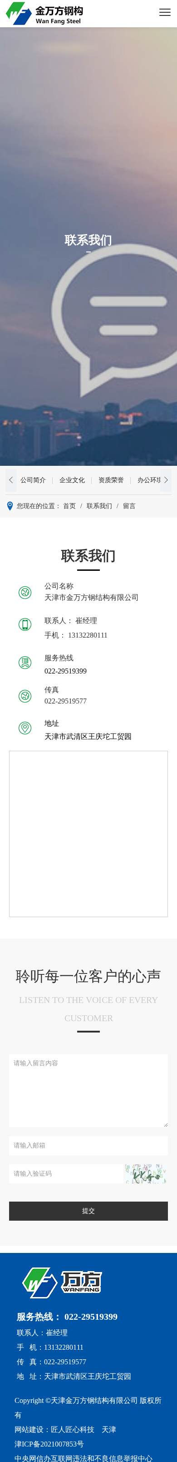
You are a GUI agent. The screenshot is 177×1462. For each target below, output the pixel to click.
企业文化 (72, 480)
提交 (88, 1211)
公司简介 (33, 480)
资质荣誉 (111, 480)
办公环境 (150, 480)
